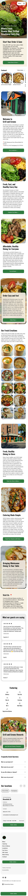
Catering (4, 844)
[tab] (5, 791)
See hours (21, 820)
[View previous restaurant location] (20, 785)
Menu (19, 3)
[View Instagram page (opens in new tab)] (5, 877)
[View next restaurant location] (24, 785)
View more (6, 633)
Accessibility (5, 870)
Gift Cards (5, 852)
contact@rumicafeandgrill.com (10, 815)
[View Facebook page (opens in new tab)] (3, 877)
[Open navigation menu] (24, 3)
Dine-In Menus (6, 846)
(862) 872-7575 (6, 812)
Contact (4, 857)
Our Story (5, 850)
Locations (5, 848)
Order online (13, 825)
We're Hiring (5, 854)
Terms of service (6, 867)
